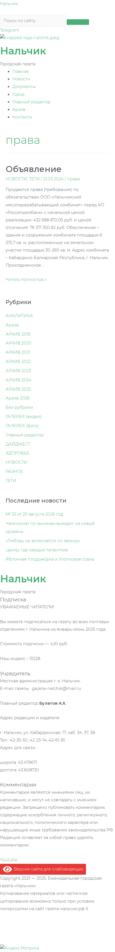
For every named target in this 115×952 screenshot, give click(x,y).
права (73, 178)
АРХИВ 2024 (19, 379)
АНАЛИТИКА (19, 315)
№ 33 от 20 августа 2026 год (34, 514)
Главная (20, 71)
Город (18, 94)
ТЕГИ (34, 178)
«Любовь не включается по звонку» (43, 540)
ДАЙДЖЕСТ (18, 444)
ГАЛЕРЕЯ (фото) (22, 425)
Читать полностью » (26, 279)
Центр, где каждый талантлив (37, 549)
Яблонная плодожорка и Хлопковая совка (50, 559)
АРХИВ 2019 (18, 334)
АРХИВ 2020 (19, 343)
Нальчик (9, 3)
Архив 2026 (18, 398)
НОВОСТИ (16, 178)
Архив (18, 109)
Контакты (22, 116)
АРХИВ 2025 (18, 389)
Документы (24, 86)
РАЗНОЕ (14, 471)
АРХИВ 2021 (18, 352)
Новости (21, 79)
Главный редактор (31, 101)
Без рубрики (19, 407)
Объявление (34, 169)
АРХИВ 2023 (18, 370)
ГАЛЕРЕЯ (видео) (24, 416)
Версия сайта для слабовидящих (47, 869)
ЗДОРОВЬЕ (17, 453)
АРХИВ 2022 (18, 361)
